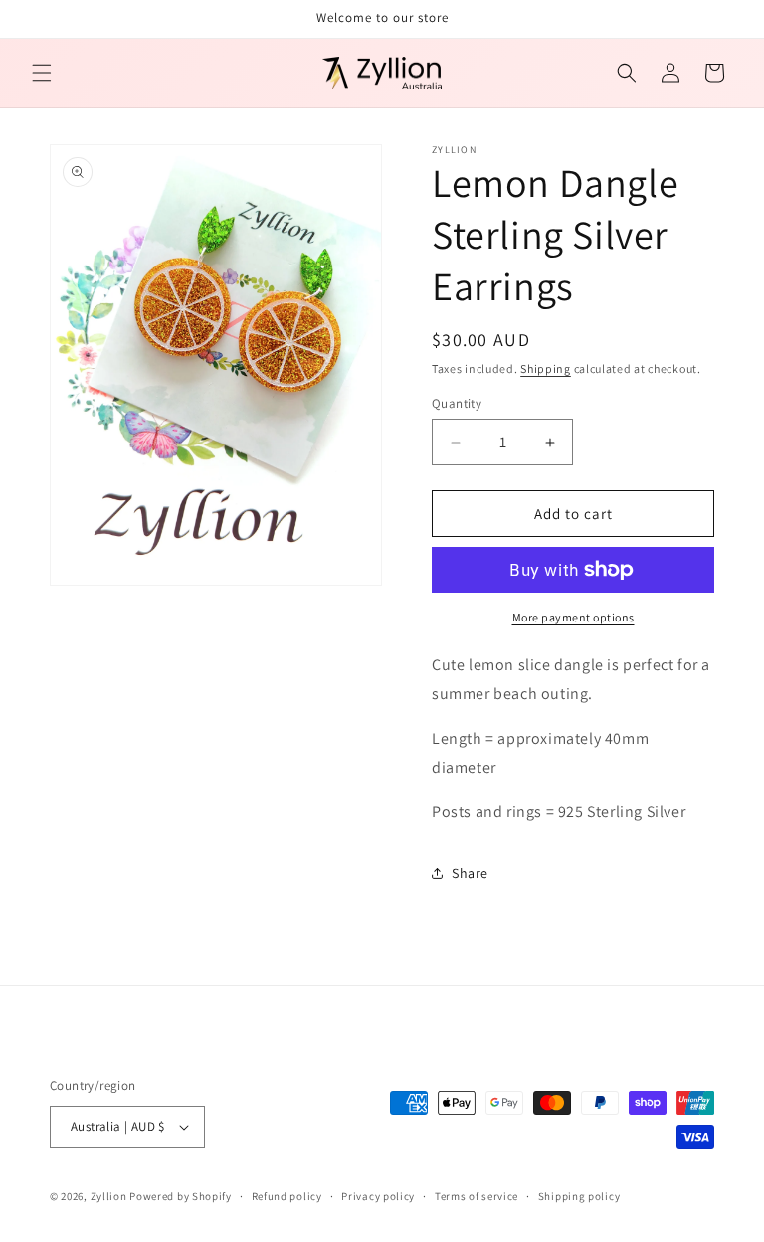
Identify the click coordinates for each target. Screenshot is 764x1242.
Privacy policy (378, 1196)
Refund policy (287, 1196)
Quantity (456, 403)
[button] (42, 72)
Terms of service (476, 1196)
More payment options (573, 617)
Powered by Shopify (180, 1196)
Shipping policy (579, 1196)
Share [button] (470, 873)
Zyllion (109, 1196)
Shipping (545, 368)
